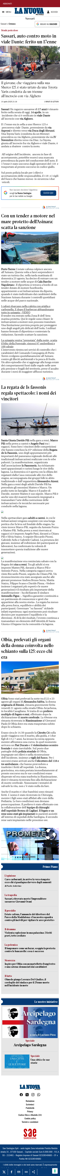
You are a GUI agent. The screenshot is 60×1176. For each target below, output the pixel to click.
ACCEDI (54, 12)
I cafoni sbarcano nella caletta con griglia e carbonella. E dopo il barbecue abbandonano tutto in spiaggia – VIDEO (27, 309)
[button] (30, 843)
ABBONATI (7, 4)
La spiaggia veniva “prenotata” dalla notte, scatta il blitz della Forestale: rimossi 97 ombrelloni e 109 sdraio (29, 343)
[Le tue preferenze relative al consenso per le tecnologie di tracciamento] (55, 1171)
